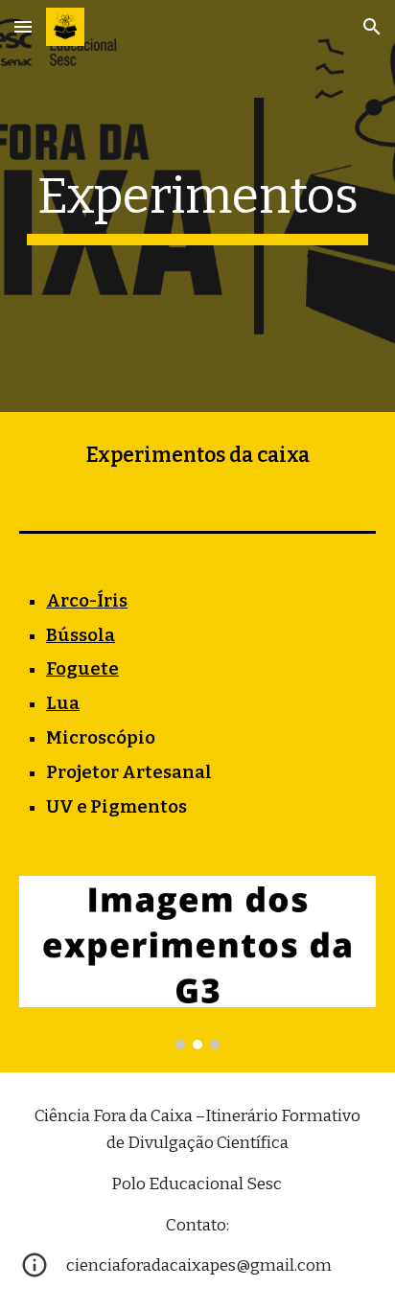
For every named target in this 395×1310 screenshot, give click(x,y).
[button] (23, 26)
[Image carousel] (197, 962)
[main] (197, 206)
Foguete (82, 668)
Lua (63, 703)
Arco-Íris (87, 600)
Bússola (80, 635)
